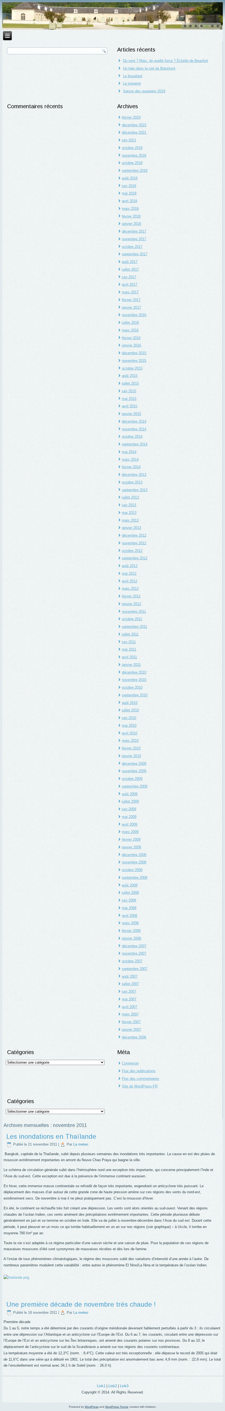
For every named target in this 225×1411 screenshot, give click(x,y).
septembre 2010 (134, 695)
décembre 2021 (134, 132)
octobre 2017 (132, 247)
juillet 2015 (130, 383)
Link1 (101, 1386)
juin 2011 (129, 642)
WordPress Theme (116, 1406)
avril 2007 (129, 1007)
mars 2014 (130, 459)
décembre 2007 (134, 946)
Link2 (112, 1386)
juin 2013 (129, 505)
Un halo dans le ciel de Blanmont (149, 68)
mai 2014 (129, 452)
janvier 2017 (131, 307)
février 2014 (131, 467)
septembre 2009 (134, 786)
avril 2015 (129, 406)
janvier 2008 (131, 938)
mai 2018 (129, 193)
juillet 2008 (130, 893)
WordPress (92, 1406)
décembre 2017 (134, 231)
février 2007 (131, 1022)
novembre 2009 (134, 771)
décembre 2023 (134, 125)
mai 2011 (129, 649)
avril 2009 (129, 824)
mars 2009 (130, 832)
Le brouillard (132, 76)
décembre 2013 (134, 475)
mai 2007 (129, 999)
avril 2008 (129, 916)
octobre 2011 (132, 619)
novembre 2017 (134, 239)
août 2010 (129, 703)
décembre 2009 (134, 764)
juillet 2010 (130, 710)
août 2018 (129, 178)
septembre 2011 (134, 627)
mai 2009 (129, 817)
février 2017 (131, 300)
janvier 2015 (131, 414)
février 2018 (131, 216)
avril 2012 (129, 581)
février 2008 (131, 931)
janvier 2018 (131, 224)
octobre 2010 (132, 687)
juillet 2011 (130, 634)
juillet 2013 (130, 497)
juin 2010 (129, 718)
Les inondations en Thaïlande (51, 1136)
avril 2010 (129, 733)
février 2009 (131, 839)
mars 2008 (130, 923)
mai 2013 (129, 513)
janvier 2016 (131, 345)
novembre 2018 (134, 155)
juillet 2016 (130, 322)
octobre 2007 (132, 961)
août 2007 (129, 976)
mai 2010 (129, 725)
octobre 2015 (132, 368)
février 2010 (131, 748)
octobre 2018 (132, 163)
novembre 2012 (134, 543)
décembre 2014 (134, 421)
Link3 (124, 1386)
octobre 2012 (132, 551)
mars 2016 (130, 330)
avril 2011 (129, 657)
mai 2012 (129, 573)
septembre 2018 (134, 170)
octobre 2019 (132, 148)
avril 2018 (129, 201)
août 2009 (129, 794)
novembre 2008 (134, 862)
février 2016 (131, 338)
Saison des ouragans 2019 (144, 91)
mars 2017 (130, 292)
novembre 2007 (134, 953)
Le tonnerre (132, 83)
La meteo (80, 1144)
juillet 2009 (130, 801)
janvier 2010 (131, 756)
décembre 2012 (134, 535)
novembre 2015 (134, 361)
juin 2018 (129, 186)
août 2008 (129, 885)
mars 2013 (130, 520)
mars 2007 (130, 1014)
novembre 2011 (134, 611)
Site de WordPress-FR (140, 1086)
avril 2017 (129, 284)
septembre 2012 (134, 558)
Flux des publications (139, 1071)
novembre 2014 (134, 429)
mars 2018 (130, 209)
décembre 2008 (134, 855)
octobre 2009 (132, 779)
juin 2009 (129, 809)
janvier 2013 (131, 528)
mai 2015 (129, 399)
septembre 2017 (134, 254)
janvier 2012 (131, 604)
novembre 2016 (134, 315)
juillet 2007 (130, 984)
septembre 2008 (134, 877)
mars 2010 (130, 741)
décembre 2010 (134, 672)
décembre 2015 (134, 353)
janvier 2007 (131, 1030)
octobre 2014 (132, 436)
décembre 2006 (134, 1037)
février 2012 (131, 596)
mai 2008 (129, 908)
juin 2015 (129, 391)
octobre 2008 (132, 870)
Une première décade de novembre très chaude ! (81, 1304)
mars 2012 (130, 588)
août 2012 (129, 566)
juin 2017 (129, 277)
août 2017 (129, 262)
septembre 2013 (134, 490)
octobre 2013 (132, 482)
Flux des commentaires (140, 1079)
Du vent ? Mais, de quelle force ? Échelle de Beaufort (165, 61)
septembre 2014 (134, 444)
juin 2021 (129, 140)
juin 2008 (129, 900)
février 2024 (131, 117)
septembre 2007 (134, 969)
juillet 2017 (130, 269)
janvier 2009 (131, 847)
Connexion (130, 1063)
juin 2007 (129, 991)
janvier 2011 (131, 665)
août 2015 (129, 376)
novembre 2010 (134, 680)
